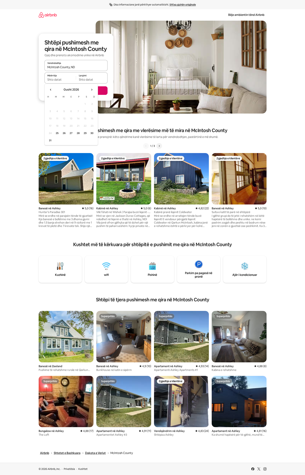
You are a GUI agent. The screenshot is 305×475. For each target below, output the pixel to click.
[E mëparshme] (146, 146)
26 (64, 133)
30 (91, 133)
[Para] (159, 146)
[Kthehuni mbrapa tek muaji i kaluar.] (51, 90)
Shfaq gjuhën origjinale (183, 4)
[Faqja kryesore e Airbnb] (48, 14)
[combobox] (76, 67)
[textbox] (60, 79)
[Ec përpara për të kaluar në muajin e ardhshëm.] (92, 90)
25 (57, 133)
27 (71, 133)
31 (50, 140)
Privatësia (69, 469)
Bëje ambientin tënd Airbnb (246, 15)
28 (78, 133)
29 (85, 133)
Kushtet (83, 469)
